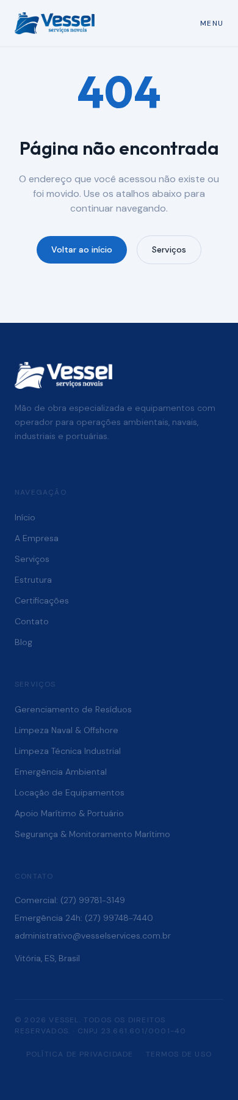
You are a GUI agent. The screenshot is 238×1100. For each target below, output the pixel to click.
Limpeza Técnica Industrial (68, 750)
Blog (23, 642)
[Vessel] (55, 23)
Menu (211, 23)
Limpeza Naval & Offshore (66, 730)
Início (25, 517)
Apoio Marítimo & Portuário (69, 813)
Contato (32, 621)
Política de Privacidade (80, 1054)
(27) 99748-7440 (119, 917)
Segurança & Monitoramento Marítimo (92, 834)
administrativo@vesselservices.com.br (93, 935)
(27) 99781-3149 (92, 900)
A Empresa (37, 538)
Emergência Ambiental (61, 771)
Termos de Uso (179, 1054)
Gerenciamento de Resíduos (73, 709)
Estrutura (33, 579)
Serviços (169, 249)
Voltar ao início (81, 249)
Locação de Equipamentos (69, 792)
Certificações (42, 600)
